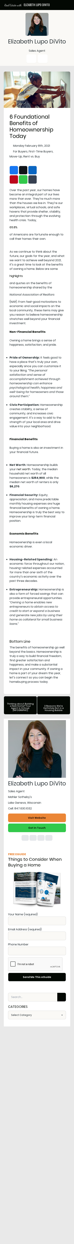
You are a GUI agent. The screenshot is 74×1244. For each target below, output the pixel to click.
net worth (23, 469)
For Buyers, (20, 151)
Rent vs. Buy (31, 156)
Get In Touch (37, 828)
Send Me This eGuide (37, 977)
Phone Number (18, 944)
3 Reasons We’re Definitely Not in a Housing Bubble (53, 708)
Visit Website (37, 818)
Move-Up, (16, 156)
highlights (16, 276)
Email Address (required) (25, 929)
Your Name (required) (23, 914)
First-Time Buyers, (41, 151)
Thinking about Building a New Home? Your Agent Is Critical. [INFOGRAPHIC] (20, 707)
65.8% (13, 227)
